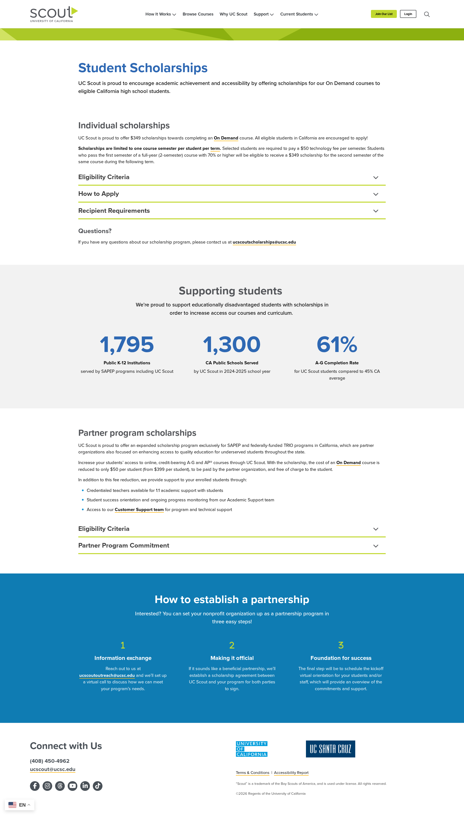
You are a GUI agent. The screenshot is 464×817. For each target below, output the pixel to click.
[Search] (427, 14)
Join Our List (383, 14)
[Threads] (60, 786)
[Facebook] (35, 786)
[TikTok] (97, 786)
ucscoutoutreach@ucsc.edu (107, 675)
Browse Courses (198, 14)
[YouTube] (72, 786)
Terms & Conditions (252, 773)
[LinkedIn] (85, 786)
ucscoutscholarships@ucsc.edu (264, 242)
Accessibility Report (291, 773)
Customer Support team (139, 509)
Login (408, 14)
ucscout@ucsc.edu (52, 769)
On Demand (226, 138)
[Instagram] (47, 786)
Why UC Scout (233, 14)
